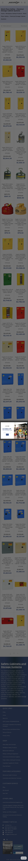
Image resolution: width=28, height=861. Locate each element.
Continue (7, 434)
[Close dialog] (26, 423)
